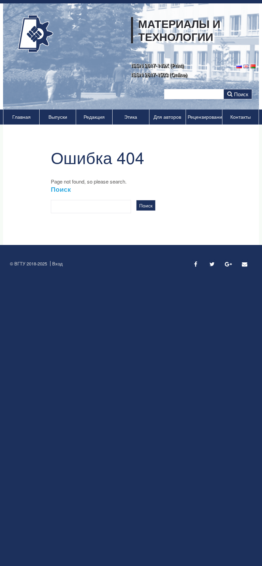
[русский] (239, 65)
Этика (130, 117)
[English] (246, 65)
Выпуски (57, 117)
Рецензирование (205, 117)
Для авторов (167, 117)
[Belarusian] (253, 65)
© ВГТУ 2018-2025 (28, 263)
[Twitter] (212, 263)
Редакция (94, 117)
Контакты (240, 117)
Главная (21, 117)
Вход (57, 263)
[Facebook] (195, 263)
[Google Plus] (228, 263)
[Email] (244, 263)
